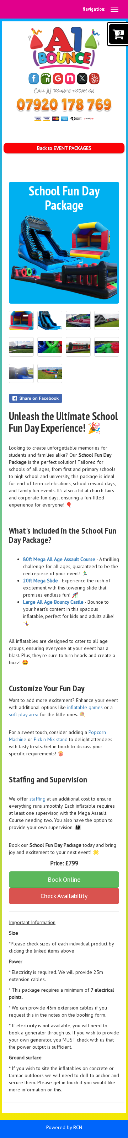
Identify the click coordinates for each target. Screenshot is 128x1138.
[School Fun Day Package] (64, 257)
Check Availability (64, 896)
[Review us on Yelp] (94, 78)
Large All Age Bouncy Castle (53, 602)
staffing (38, 799)
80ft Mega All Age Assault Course (59, 559)
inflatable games (85, 707)
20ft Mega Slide (40, 580)
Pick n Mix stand (51, 739)
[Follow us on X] (82, 78)
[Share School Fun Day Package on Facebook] (64, 398)
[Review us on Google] (58, 78)
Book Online (64, 879)
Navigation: (93, 9)
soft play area (23, 714)
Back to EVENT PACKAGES (64, 148)
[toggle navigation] (114, 9)
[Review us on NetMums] (70, 78)
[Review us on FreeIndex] (46, 78)
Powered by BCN (64, 1127)
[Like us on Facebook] (33, 78)
